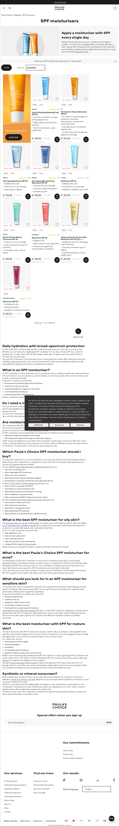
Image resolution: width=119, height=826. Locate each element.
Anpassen (38, 425)
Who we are (68, 750)
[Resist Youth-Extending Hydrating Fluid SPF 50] (46, 88)
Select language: (70, 789)
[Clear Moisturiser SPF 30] (75, 157)
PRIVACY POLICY (25, 821)
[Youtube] (98, 780)
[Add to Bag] (57, 139)
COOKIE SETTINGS (50, 821)
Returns (7, 804)
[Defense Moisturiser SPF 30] (46, 214)
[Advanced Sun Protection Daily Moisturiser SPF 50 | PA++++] (75, 214)
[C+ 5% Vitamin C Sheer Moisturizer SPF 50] (75, 88)
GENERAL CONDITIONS (10, 821)
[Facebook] (114, 780)
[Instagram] (81, 780)
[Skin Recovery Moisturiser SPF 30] (17, 277)
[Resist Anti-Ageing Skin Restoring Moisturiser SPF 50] (46, 157)
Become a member (42, 789)
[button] (111, 818)
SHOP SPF (13, 137)
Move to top (78, 336)
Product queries (10, 781)
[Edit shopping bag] (115, 8)
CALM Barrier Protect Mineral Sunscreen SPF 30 (29, 499)
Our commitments (76, 742)
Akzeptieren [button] (59, 425)
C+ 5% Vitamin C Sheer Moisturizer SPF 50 (26, 483)
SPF (24, 378)
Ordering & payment (12, 793)
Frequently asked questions (15, 785)
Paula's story (68, 754)
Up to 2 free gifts (59, 2)
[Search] (9, 8)
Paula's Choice (6, 15)
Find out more (43, 773)
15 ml (41, 105)
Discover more (82, 51)
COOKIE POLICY (37, 821)
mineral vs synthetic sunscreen (22, 679)
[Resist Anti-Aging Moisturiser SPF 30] (17, 157)
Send (108, 722)
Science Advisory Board (72, 758)
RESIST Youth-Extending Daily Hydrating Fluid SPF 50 (30, 467)
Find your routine (41, 781)
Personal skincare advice (44, 785)
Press (6, 808)
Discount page (39, 793)
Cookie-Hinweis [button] (35, 420)
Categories (17, 15)
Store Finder (9, 800)
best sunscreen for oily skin (17, 523)
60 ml (34, 105)
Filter (6, 67)
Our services (13, 773)
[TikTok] (64, 780)
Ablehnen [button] (80, 425)
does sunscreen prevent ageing (25, 662)
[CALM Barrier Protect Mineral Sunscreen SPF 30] (17, 214)
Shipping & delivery (12, 789)
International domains (13, 796)
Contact (7, 812)
